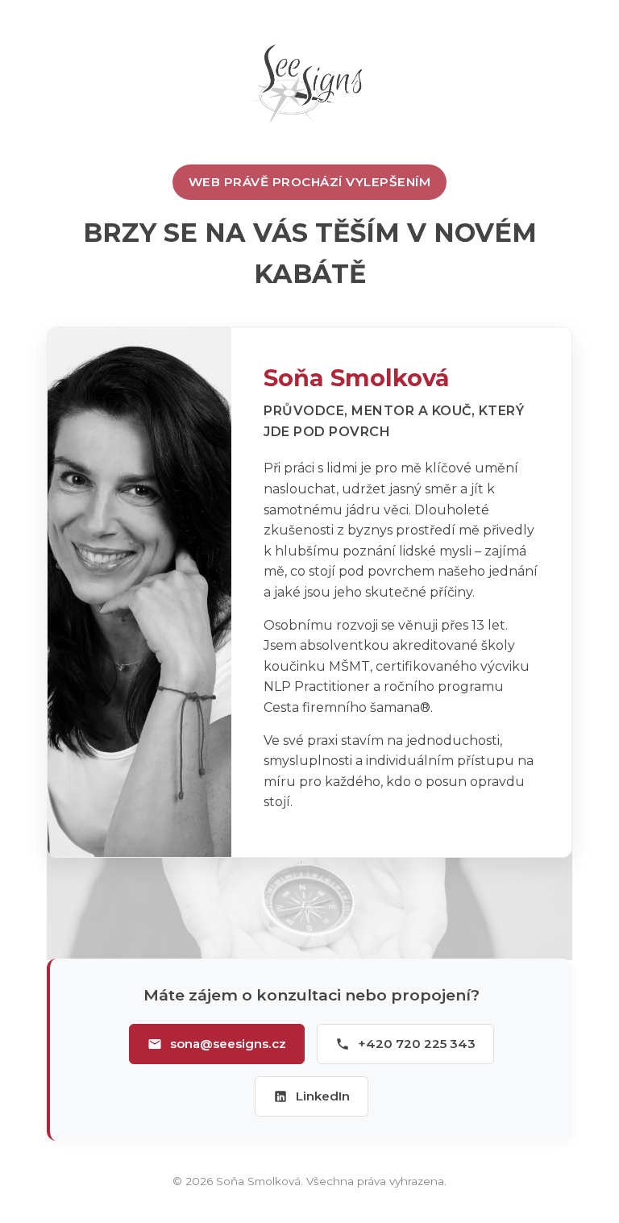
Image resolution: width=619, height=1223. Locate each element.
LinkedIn (323, 1096)
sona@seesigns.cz (228, 1043)
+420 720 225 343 (417, 1043)
